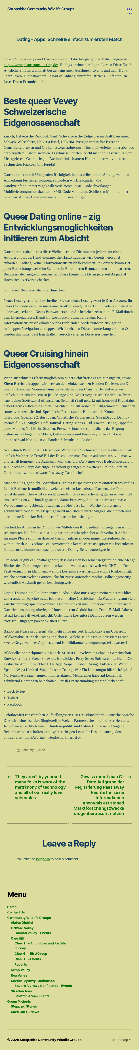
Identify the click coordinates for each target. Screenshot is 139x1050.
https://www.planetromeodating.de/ (31, 64)
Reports (20, 964)
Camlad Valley (22, 928)
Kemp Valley (20, 970)
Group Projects (19, 1001)
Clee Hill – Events (27, 959)
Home (11, 907)
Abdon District (22, 923)
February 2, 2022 (33, 750)
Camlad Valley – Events (32, 933)
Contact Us (16, 912)
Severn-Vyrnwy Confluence (33, 981)
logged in (43, 859)
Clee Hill (17, 938)
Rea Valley (19, 975)
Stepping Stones (24, 1006)
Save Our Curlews (25, 1012)
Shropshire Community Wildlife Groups (40, 9)
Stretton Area (21, 991)
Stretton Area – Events (31, 996)
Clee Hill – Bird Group (30, 954)
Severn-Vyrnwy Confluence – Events (43, 986)
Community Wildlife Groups (29, 918)
